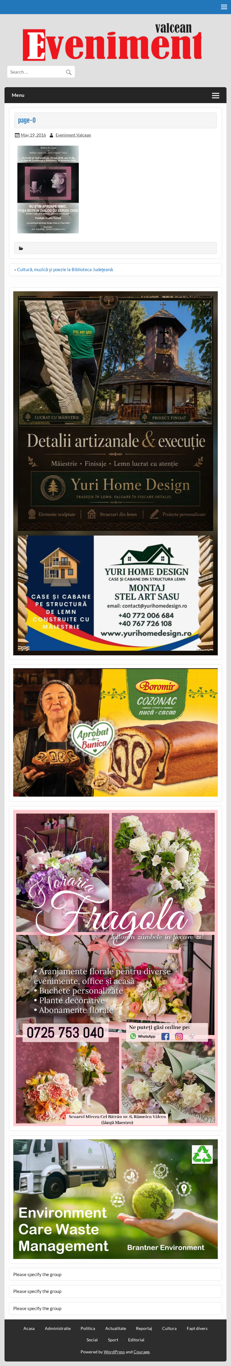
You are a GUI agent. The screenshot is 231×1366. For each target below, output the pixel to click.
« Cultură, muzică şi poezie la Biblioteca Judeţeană (63, 269)
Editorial (136, 1340)
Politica (88, 1328)
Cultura (169, 1328)
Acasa (29, 1328)
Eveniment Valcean (73, 134)
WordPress (114, 1351)
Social (92, 1340)
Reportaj (144, 1328)
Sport (113, 1340)
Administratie (58, 1328)
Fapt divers (197, 1328)
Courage (141, 1351)
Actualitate (115, 1328)
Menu (18, 95)
